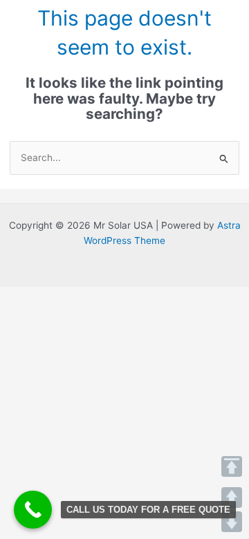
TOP (231, 466)
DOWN (231, 521)
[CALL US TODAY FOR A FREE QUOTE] (33, 510)
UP (231, 497)
